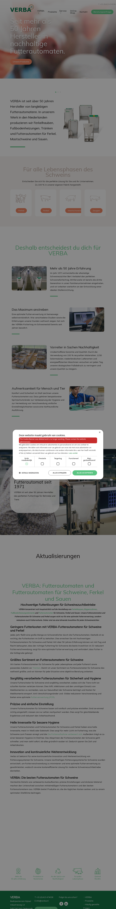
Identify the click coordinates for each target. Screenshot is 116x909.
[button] (29, 473)
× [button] (99, 432)
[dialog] (58, 454)
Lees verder (73, 453)
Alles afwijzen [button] (59, 473)
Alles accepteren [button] (85, 473)
